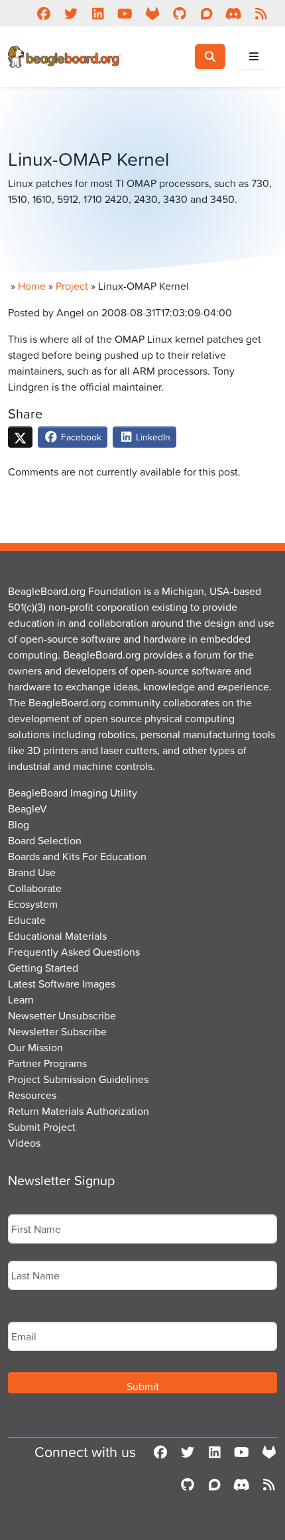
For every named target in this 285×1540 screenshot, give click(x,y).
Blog (18, 824)
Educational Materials (57, 936)
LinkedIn (151, 436)
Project (72, 286)
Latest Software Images (61, 983)
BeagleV (27, 808)
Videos (24, 1142)
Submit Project (42, 1127)
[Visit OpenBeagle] (152, 13)
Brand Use (32, 872)
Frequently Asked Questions (74, 951)
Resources (32, 1095)
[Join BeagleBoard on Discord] (233, 13)
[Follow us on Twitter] (70, 13)
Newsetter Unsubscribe (62, 1015)
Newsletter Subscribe (57, 1031)
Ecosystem (33, 904)
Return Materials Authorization (78, 1111)
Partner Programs (47, 1063)
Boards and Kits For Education (77, 856)
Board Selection (45, 840)
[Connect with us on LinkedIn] (97, 13)
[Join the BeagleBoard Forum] (206, 13)
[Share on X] (20, 437)
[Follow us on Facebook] (43, 13)
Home (32, 286)
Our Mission (35, 1047)
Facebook (79, 436)
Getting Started (43, 967)
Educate (27, 920)
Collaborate (35, 888)
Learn (21, 999)
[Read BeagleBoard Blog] (261, 13)
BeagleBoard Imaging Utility (72, 792)
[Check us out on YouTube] (125, 13)
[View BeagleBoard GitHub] (179, 13)
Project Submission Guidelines (78, 1079)
